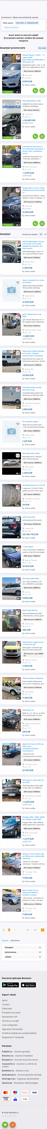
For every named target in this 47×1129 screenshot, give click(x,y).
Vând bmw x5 (28, 710)
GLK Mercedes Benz (30, 578)
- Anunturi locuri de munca (20, 1059)
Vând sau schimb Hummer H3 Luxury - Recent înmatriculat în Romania (33, 353)
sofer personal (28, 517)
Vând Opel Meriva (29, 610)
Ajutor (5, 1000)
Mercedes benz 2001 (31, 453)
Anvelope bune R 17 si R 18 (33, 485)
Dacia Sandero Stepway (32, 678)
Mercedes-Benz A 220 (31, 101)
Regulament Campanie (13, 1037)
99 (28, 930)
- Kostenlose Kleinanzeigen (20, 1083)
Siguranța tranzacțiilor (12, 1029)
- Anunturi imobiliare (17, 1055)
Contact (6, 1004)
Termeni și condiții (10, 1021)
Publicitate (7, 1008)
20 (41, 234)
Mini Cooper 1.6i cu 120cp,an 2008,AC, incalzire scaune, (30, 892)
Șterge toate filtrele (11, 27)
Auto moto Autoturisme (26, 23)
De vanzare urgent (30, 421)
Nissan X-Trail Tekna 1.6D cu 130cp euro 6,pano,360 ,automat (33, 856)
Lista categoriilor (10, 1025)
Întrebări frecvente (11, 1012)
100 (34, 930)
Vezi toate (42, 48)
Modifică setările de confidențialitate (19, 1033)
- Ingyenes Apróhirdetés (20, 1079)
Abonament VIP (9, 1016)
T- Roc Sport (27, 547)
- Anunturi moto (15, 1070)
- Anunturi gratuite (16, 1051)
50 (45, 234)
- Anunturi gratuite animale (21, 1074)
